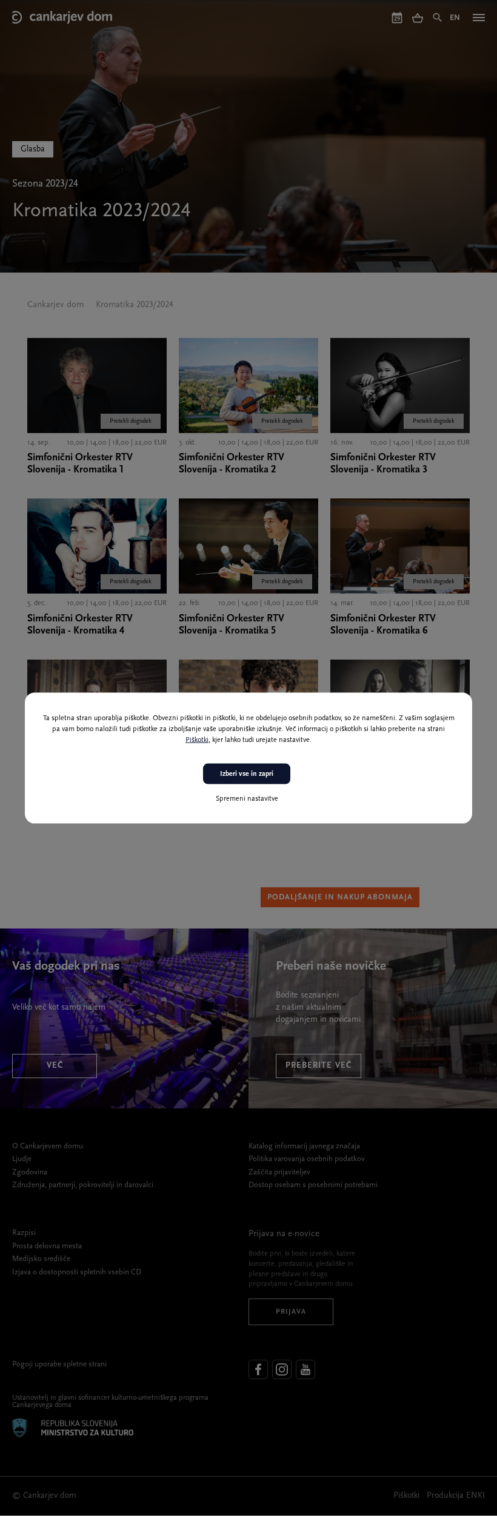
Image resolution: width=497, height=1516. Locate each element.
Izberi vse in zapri (246, 773)
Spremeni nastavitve (247, 799)
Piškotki (196, 739)
